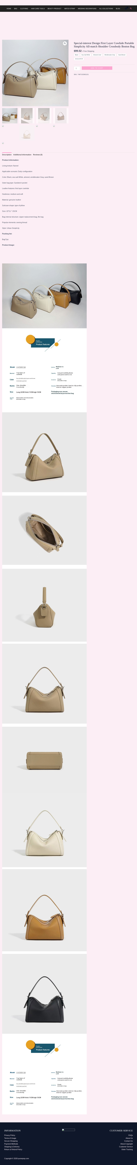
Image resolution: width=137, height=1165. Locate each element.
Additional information (22, 155)
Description (7, 155)
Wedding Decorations (87, 8)
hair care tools (38, 8)
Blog (118, 8)
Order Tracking (127, 1149)
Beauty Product (54, 8)
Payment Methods (11, 1144)
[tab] (7, 154)
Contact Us (128, 1141)
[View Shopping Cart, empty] (126, 9)
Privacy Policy (9, 1135)
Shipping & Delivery (11, 1147)
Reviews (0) (37, 155)
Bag (15, 8)
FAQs (130, 1135)
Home (9, 8)
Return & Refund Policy (13, 1149)
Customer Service (126, 1147)
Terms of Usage (10, 1138)
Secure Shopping (11, 1141)
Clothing (24, 8)
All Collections (106, 8)
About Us (129, 1138)
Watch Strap (69, 8)
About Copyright (126, 1144)
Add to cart (97, 68)
